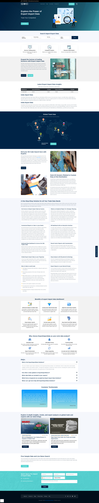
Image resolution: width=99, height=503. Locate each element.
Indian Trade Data (36, 435)
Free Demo (25, 23)
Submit (44, 486)
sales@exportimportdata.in (27, 481)
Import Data (30, 75)
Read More (25, 446)
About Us (25, 496)
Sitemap (45, 496)
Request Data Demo (96, 251)
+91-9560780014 (25, 478)
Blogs (35, 496)
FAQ (49, 496)
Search (75, 37)
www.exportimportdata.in (49, 500)
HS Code (39, 157)
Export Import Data (26, 435)
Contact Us (30, 496)
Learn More (24, 167)
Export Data (24, 75)
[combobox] (43, 478)
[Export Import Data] (28, 4)
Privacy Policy (40, 496)
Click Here (53, 143)
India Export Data (65, 435)
